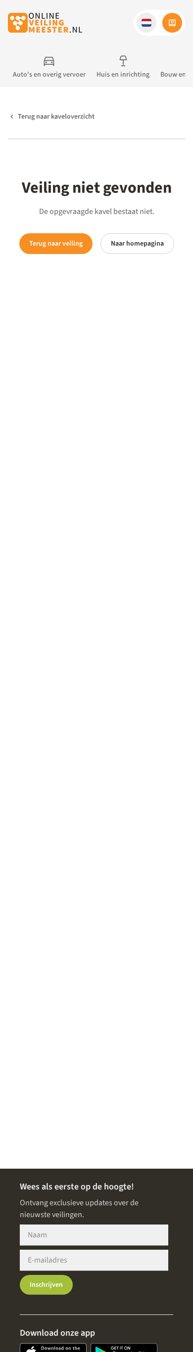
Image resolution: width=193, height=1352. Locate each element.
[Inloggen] (172, 23)
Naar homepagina (137, 244)
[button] (146, 23)
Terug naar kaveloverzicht (56, 117)
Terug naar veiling (56, 244)
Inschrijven (46, 1285)
